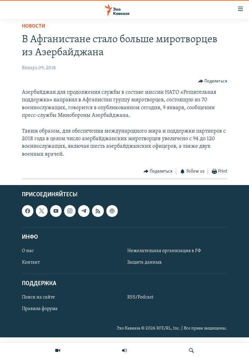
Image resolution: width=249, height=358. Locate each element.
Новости (33, 26)
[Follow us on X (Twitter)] (41, 211)
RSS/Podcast (140, 297)
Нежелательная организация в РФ (164, 250)
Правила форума (40, 309)
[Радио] (124, 350)
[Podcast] (112, 211)
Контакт (31, 262)
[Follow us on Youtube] (56, 211)
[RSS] (98, 211)
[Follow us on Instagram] (70, 211)
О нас (28, 250)
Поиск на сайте (38, 297)
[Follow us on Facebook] (27, 211)
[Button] (212, 81)
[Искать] (191, 350)
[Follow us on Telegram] (84, 211)
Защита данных (144, 262)
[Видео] (58, 350)
